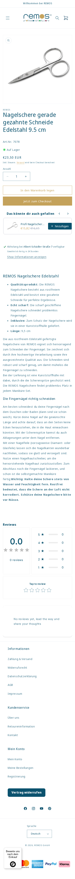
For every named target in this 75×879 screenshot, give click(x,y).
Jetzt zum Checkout (37, 201)
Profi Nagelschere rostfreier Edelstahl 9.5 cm (33, 224)
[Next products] (68, 213)
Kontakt (13, 735)
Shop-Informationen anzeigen (26, 257)
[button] (7, 18)
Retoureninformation (21, 726)
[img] (16, 550)
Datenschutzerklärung (22, 676)
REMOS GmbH (42, 845)
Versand (21, 162)
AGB (10, 685)
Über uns (13, 717)
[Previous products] (59, 213)
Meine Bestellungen (20, 768)
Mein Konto (15, 759)
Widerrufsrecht (17, 667)
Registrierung (16, 776)
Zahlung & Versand (20, 659)
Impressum (15, 693)
